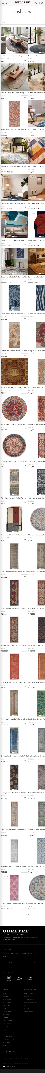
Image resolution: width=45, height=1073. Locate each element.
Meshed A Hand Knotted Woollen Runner (14, 645)
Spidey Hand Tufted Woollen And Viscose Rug (14, 277)
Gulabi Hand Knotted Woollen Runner (14, 903)
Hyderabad (7, 999)
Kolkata (6, 1005)
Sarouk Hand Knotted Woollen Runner (14, 572)
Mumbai (6, 996)
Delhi (5, 993)
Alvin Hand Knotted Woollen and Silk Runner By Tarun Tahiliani (14, 719)
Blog (26, 1005)
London (6, 1014)
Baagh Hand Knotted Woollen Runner (14, 866)
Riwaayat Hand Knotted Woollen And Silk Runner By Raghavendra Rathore (14, 793)
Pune (5, 1008)
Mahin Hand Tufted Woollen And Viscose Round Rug (14, 424)
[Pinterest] (10, 1051)
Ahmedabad (7, 1011)
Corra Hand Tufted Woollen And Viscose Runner (14, 314)
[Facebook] (7, 1051)
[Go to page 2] (32, 915)
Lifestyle (6, 1042)
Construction (8, 1039)
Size (4, 1030)
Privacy (5, 1063)
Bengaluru (7, 1002)
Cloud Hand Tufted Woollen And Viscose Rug (14, 203)
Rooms (5, 1027)
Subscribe (34, 962)
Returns (25, 1063)
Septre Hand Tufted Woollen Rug (12, 535)
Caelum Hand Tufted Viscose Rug (12, 93)
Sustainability (29, 999)
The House (28, 1008)
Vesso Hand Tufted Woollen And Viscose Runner (14, 351)
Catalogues (29, 1011)
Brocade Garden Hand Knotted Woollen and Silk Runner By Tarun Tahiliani (14, 756)
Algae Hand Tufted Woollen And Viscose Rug (14, 166)
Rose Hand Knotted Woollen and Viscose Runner (14, 830)
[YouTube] (13, 1051)
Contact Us (28, 993)
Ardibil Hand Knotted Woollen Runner (14, 609)
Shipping (18, 1063)
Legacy (27, 996)
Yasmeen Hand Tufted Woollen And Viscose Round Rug (14, 461)
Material (6, 1033)
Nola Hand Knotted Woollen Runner (13, 682)
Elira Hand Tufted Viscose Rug (11, 56)
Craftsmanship (30, 1002)
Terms (11, 1063)
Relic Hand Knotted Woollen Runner (13, 498)
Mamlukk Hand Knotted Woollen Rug (14, 387)
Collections (7, 1036)
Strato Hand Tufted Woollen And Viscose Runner (14, 129)
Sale (4, 1045)
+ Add (24, 60)
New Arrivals (8, 1024)
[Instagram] (3, 1051)
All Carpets (7, 1021)
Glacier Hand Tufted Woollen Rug (12, 240)
